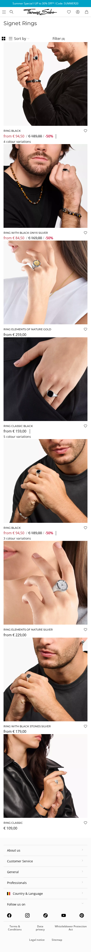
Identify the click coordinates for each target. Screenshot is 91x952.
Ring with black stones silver (27, 726)
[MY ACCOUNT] (77, 12)
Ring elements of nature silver (28, 629)
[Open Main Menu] (3, 12)
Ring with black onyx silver (26, 232)
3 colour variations (17, 538)
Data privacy (40, 927)
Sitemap (57, 940)
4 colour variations (17, 141)
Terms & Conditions (15, 927)
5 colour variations (17, 436)
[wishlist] (68, 12)
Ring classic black (18, 426)
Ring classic (13, 822)
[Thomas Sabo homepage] (11, 12)
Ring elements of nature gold (27, 329)
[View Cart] (86, 12)
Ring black (12, 130)
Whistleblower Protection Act (71, 927)
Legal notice (37, 940)
